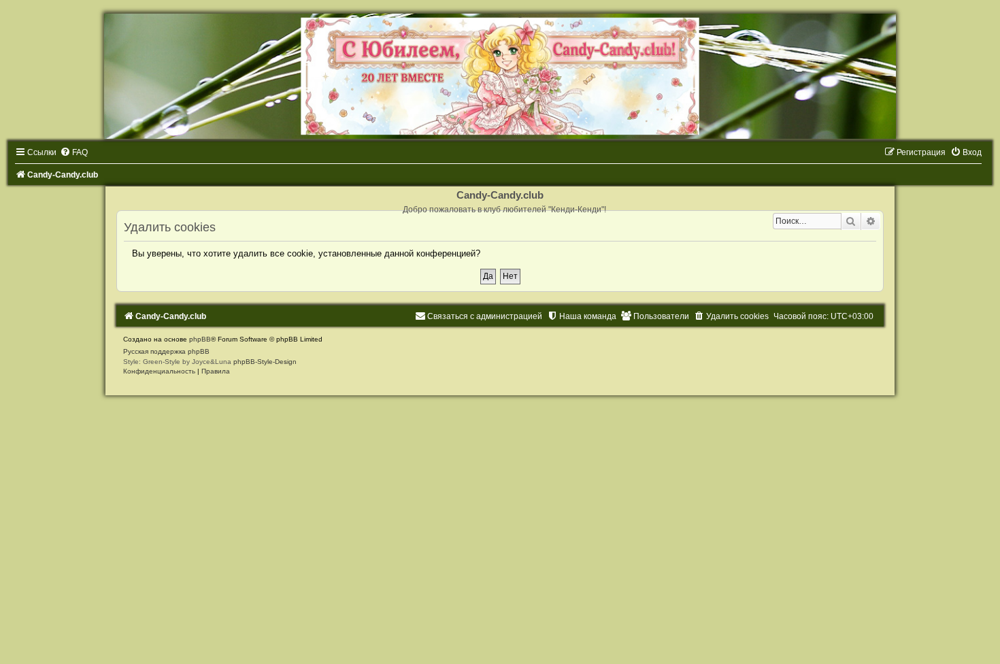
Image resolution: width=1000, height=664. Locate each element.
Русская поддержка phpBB (166, 351)
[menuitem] (74, 152)
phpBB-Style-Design (265, 361)
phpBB (200, 339)
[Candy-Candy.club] (500, 76)
